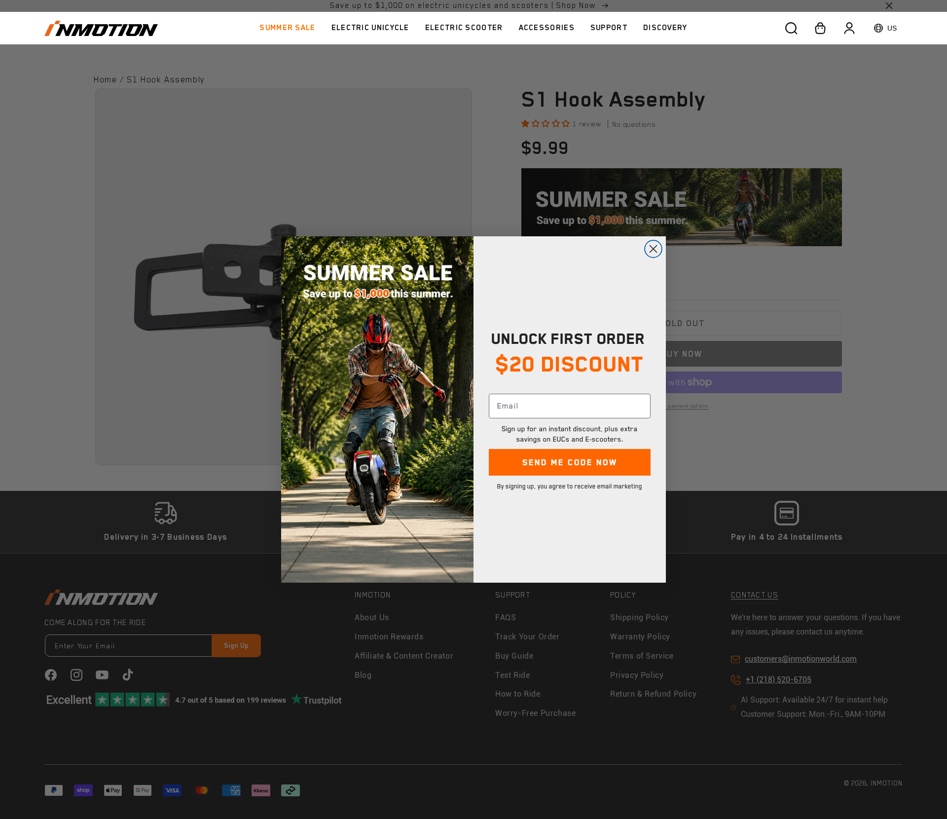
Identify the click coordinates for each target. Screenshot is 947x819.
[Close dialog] (653, 249)
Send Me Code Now (570, 462)
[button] (370, 28)
